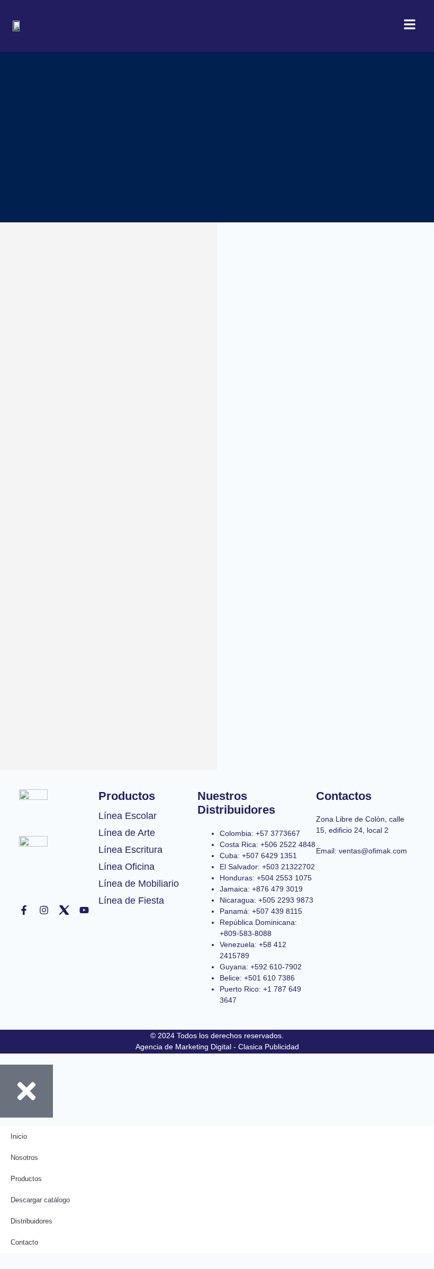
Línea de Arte (126, 832)
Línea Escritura (130, 849)
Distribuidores (31, 1221)
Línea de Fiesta (131, 900)
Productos (26, 1179)
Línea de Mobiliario (138, 883)
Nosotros (24, 1158)
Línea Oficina (126, 866)
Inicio (19, 1136)
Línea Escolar (127, 816)
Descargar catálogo (40, 1200)
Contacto (24, 1242)
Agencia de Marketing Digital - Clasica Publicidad (217, 1046)
